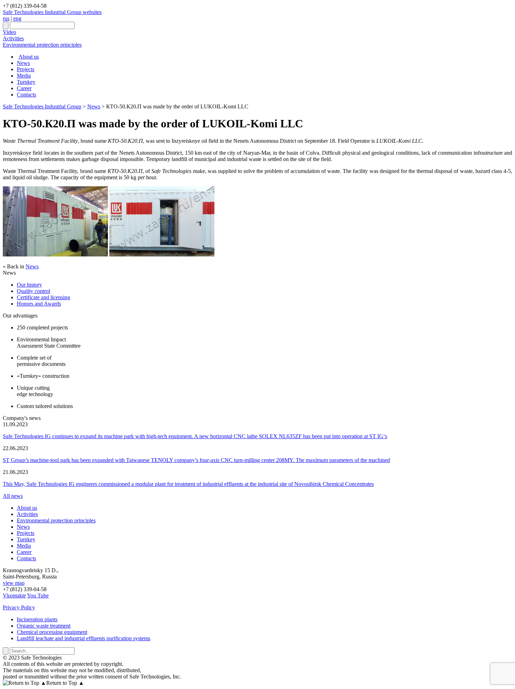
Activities (13, 38)
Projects (25, 69)
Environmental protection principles (42, 45)
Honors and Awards (39, 304)
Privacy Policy (19, 607)
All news (13, 496)
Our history (29, 285)
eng (17, 18)
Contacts (26, 95)
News (23, 63)
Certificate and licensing (43, 297)
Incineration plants (37, 619)
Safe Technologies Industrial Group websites (52, 12)
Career (24, 88)
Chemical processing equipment (52, 632)
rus (6, 18)
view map (14, 583)
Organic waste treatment (43, 626)
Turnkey (26, 82)
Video (9, 32)
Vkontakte (14, 595)
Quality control (33, 291)
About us (29, 57)
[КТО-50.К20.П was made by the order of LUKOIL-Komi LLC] (55, 254)
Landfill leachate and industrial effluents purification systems (83, 638)
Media (24, 76)
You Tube (38, 595)
